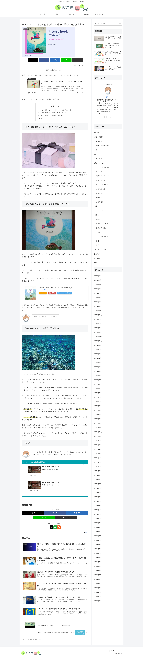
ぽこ (108, 97)
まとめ (41, 118)
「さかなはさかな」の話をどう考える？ (51, 115)
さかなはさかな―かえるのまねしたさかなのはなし (55, 288)
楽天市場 (52, 293)
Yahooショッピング (64, 293)
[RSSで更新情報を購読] (59, 527)
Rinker (45, 289)
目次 (52, 106)
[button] (77, 60)
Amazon (43, 293)
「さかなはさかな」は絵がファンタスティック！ (53, 112)
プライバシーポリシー (116, 651)
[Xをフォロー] (51, 527)
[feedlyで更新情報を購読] (55, 527)
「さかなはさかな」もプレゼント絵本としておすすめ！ (55, 110)
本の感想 (26, 505)
